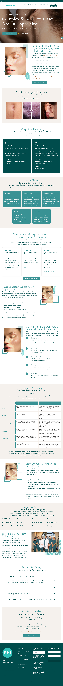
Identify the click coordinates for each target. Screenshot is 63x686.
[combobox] (39, 652)
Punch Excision (10, 165)
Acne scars (7, 148)
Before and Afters (49, 4)
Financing (55, 4)
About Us (24, 4)
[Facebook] (1, 1)
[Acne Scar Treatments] (6, 143)
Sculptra (8, 163)
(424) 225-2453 (24, 664)
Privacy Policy (5, 660)
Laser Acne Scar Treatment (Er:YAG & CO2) (16, 161)
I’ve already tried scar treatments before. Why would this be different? (30, 599)
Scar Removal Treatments (41, 146)
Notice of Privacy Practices (7, 662)
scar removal (56, 55)
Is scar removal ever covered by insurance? (21, 588)
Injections (42, 168)
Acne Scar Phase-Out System (32, 4)
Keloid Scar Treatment (41, 165)
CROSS (9, 159)
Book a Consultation (54, 6)
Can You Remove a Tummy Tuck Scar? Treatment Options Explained (38, 663)
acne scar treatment (47, 55)
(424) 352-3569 (24, 666)
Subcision (9, 158)
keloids (15, 215)
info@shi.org (24, 667)
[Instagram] (5, 1)
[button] (62, 38)
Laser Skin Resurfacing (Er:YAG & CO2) (44, 161)
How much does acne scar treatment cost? (21, 576)
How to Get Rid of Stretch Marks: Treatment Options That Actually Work (38, 656)
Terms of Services (6, 664)
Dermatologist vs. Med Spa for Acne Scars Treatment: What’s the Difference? (38, 672)
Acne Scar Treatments (11, 146)
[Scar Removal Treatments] (35, 143)
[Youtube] (3, 1)
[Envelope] (7, 1)
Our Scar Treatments (41, 4)
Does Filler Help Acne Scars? (39, 660)
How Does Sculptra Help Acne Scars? (38, 668)
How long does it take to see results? (19, 594)
